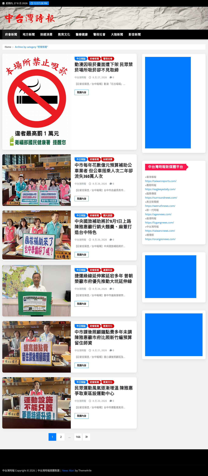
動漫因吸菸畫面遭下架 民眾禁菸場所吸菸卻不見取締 (104, 68)
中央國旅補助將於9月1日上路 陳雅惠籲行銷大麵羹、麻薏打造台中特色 (103, 227)
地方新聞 (29, 34)
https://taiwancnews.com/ (160, 230)
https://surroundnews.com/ (161, 197)
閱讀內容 (81, 92)
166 (78, 437)
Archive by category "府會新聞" (31, 46)
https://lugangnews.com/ (159, 222)
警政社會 (99, 34)
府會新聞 (11, 34)
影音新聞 (135, 34)
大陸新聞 (117, 34)
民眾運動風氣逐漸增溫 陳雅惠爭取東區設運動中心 (104, 391)
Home (8, 46)
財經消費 (46, 34)
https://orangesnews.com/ (160, 239)
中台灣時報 (80, 77)
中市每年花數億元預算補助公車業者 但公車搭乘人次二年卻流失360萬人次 (104, 171)
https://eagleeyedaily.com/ (160, 189)
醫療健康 (82, 34)
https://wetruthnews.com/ (160, 206)
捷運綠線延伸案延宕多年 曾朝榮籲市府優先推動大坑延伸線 (104, 279)
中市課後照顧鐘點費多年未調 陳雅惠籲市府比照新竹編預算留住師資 (103, 338)
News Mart (68, 470)
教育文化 (64, 34)
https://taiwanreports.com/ (160, 181)
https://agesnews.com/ (158, 214)
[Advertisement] (169, 103)
